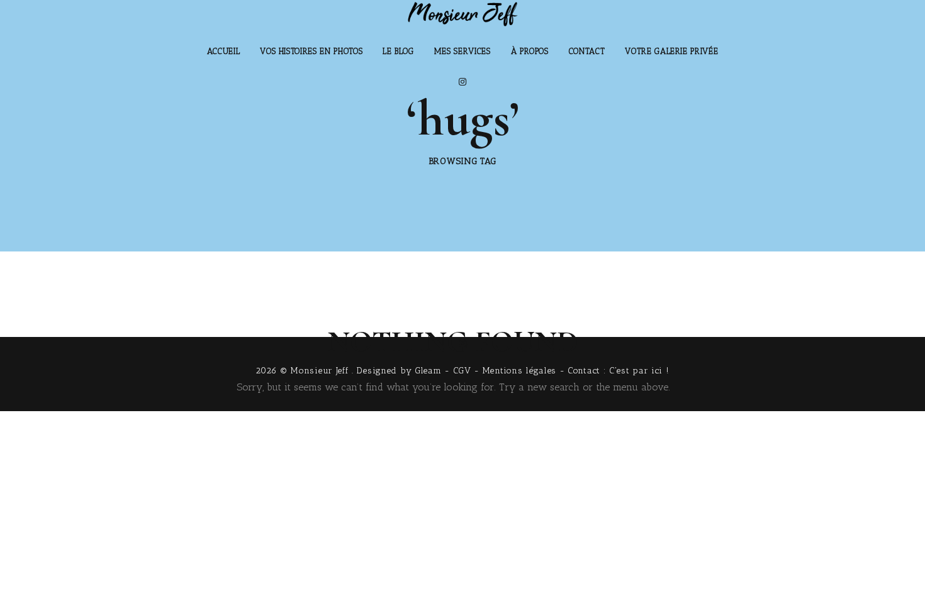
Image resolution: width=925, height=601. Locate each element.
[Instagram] (462, 82)
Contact (587, 51)
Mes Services (462, 51)
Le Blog (398, 51)
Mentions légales (519, 370)
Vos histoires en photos (311, 51)
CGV (462, 370)
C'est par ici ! (639, 370)
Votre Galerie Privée (671, 51)
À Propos (530, 51)
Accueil (223, 51)
